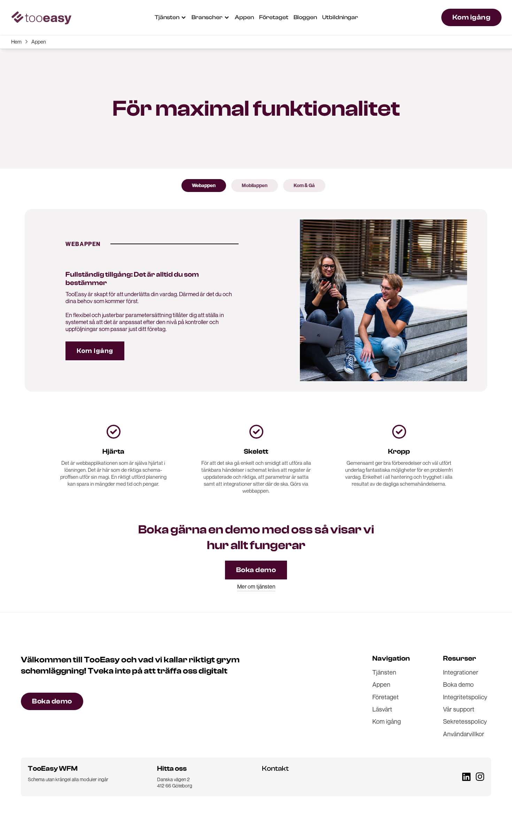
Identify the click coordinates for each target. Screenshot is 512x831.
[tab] (203, 185)
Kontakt (275, 768)
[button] (170, 17)
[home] (40, 17)
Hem (16, 41)
